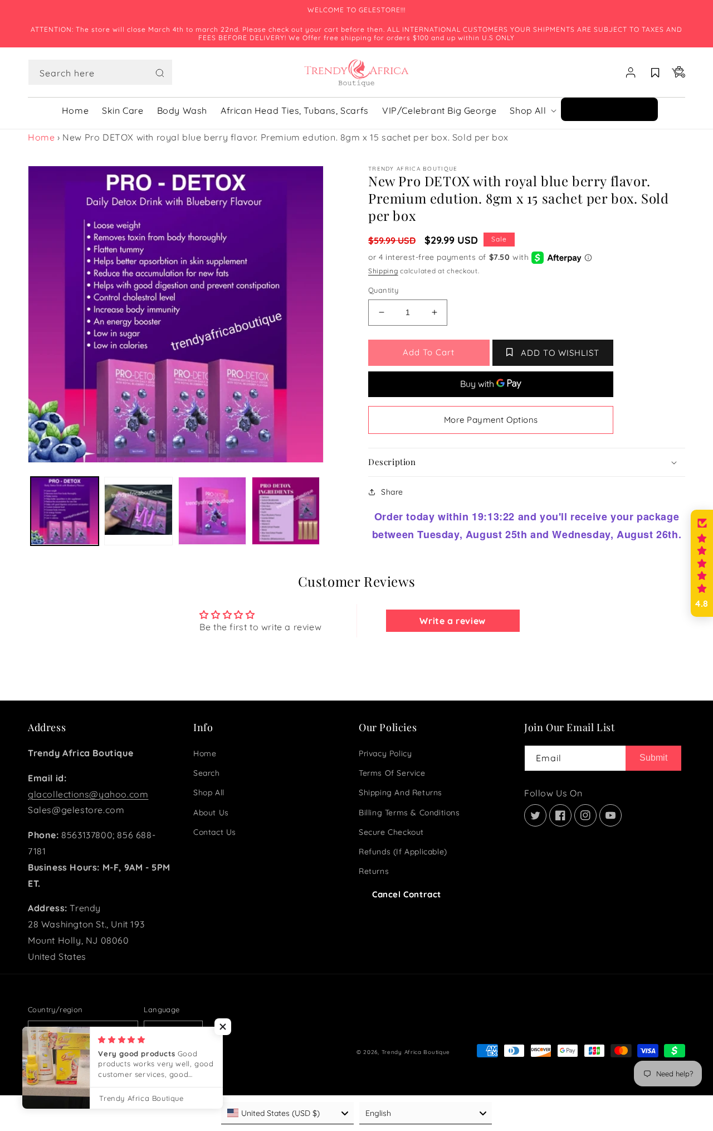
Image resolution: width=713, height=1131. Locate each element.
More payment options (491, 419)
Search (206, 773)
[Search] (160, 73)
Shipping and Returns (400, 792)
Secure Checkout (391, 832)
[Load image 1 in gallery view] (65, 511)
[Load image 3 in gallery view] (212, 511)
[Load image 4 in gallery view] (286, 511)
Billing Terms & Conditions (409, 813)
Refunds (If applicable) (403, 852)
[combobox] (100, 72)
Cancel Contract (406, 894)
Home (41, 137)
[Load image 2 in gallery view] (138, 511)
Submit (653, 757)
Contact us (214, 832)
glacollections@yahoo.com (88, 794)
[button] (100, 72)
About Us (211, 813)
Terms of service (392, 773)
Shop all (208, 792)
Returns (374, 871)
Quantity (383, 290)
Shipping (383, 271)
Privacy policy (385, 753)
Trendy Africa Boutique (416, 1052)
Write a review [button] (452, 620)
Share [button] (392, 492)
